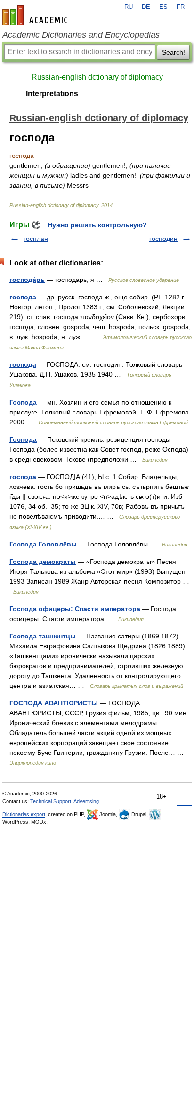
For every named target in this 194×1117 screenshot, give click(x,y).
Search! (173, 52)
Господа (23, 402)
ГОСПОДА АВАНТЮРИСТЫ (53, 703)
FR (181, 7)
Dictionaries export (23, 814)
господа (22, 297)
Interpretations (52, 94)
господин (163, 238)
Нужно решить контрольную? (97, 225)
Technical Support (50, 801)
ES (163, 7)
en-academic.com (36, 15)
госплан (36, 238)
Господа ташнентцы (42, 636)
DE (146, 7)
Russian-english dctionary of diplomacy (97, 77)
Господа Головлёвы (43, 544)
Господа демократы (42, 561)
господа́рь (27, 279)
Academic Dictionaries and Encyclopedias (81, 35)
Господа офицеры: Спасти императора (74, 608)
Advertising (86, 801)
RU (128, 7)
